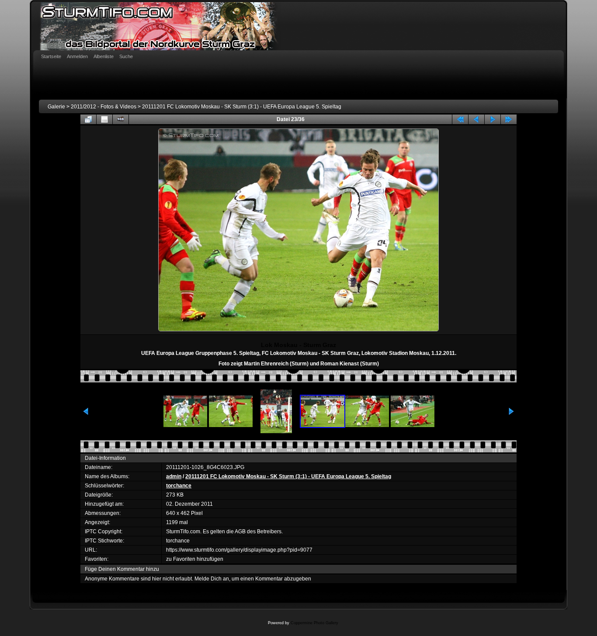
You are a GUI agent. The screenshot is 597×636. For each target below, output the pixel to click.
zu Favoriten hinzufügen (194, 559)
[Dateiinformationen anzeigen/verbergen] (104, 119)
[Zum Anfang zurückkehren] (460, 119)
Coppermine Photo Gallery (314, 623)
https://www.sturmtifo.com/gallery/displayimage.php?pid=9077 (239, 550)
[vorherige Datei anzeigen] (476, 119)
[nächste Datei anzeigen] (492, 119)
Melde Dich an (211, 579)
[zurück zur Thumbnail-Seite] (88, 119)
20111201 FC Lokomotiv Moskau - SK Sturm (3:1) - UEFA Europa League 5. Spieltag (241, 107)
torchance (178, 486)
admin (173, 476)
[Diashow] (120, 119)
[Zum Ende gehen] (509, 119)
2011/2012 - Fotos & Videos (103, 107)
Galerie (56, 107)
